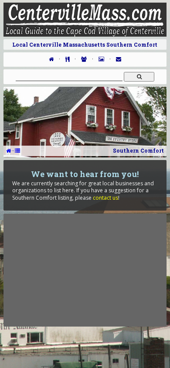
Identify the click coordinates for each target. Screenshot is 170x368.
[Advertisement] (85, 269)
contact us (105, 197)
